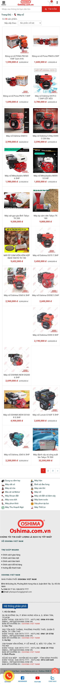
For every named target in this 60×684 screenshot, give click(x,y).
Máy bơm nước (41, 500)
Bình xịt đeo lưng (41, 484)
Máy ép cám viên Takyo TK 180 (45, 216)
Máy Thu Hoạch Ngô (14, 507)
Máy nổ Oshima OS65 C (16, 136)
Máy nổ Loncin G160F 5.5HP (46, 415)
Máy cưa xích (11, 500)
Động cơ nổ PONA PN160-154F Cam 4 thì (17, 57)
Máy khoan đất (12, 496)
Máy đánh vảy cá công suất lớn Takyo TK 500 (45, 455)
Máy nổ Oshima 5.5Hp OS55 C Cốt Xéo (45, 137)
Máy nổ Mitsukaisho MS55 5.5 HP (46, 177)
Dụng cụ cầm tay (12, 480)
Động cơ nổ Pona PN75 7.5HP (16, 96)
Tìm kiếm (52, 9)
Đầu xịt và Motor (12, 492)
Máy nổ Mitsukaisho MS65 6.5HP (17, 177)
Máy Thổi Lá (39, 507)
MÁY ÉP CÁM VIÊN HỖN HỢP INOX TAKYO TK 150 (17, 256)
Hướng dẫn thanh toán (12, 568)
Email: (18, 592)
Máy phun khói (11, 503)
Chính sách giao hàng (11, 555)
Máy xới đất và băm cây (45, 496)
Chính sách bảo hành (11, 561)
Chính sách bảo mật (11, 558)
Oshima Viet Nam (31, 624)
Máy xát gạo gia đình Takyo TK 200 (17, 216)
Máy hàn (38, 480)
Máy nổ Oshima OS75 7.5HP (45, 255)
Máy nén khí (39, 488)
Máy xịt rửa (10, 488)
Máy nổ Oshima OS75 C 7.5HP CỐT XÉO (45, 97)
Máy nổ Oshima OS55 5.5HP (45, 335)
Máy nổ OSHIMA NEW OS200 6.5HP (17, 376)
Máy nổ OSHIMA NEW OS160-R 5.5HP (16, 416)
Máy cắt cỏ (10, 484)
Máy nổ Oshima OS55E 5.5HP (45, 295)
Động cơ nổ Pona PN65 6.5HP (45, 56)
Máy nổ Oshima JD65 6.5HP (17, 454)
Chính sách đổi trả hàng (12, 565)
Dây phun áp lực (41, 503)
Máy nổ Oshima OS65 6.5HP (17, 295)
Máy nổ (37, 492)
